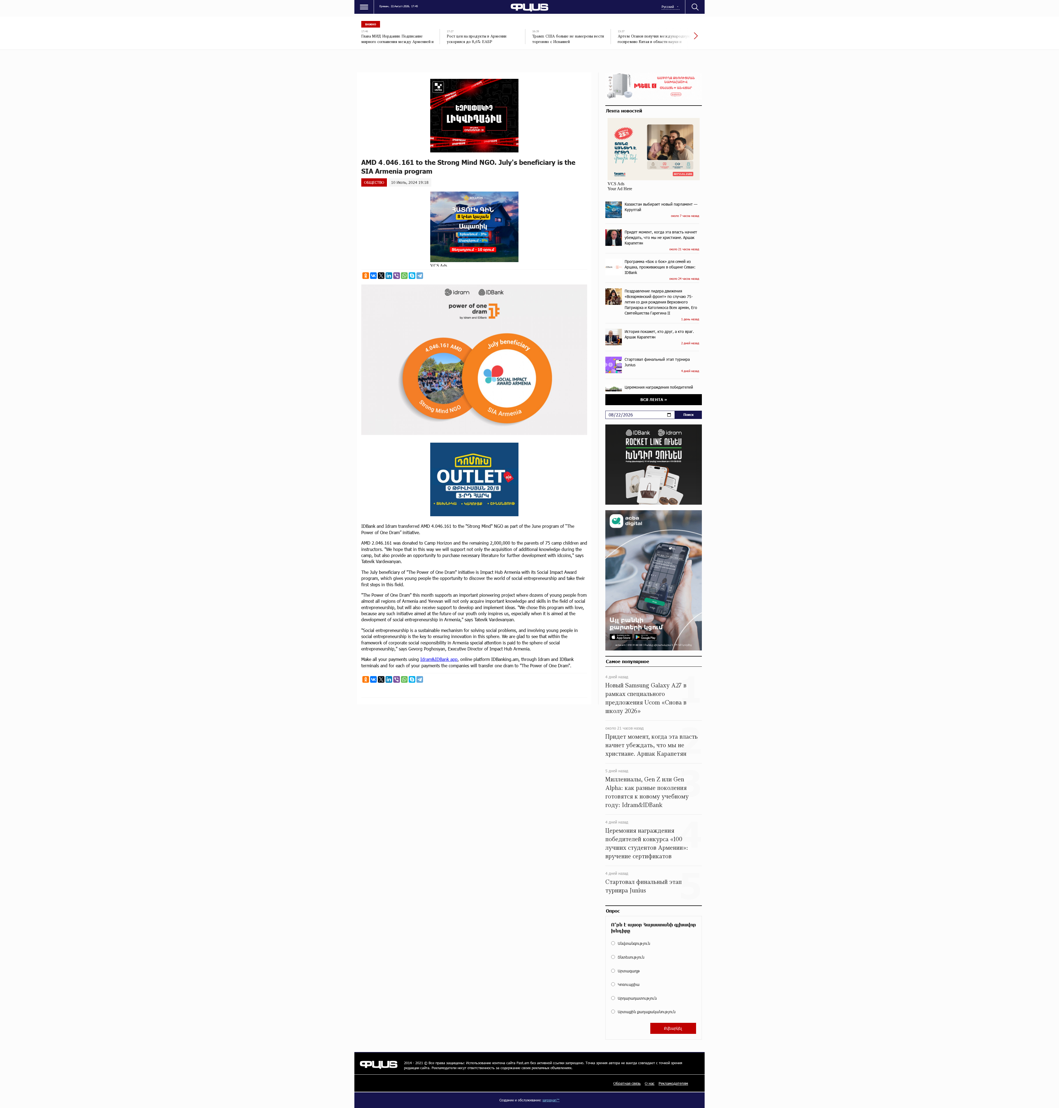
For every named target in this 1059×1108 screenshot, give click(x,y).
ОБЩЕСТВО (374, 182)
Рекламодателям (673, 1083)
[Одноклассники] (365, 275)
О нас (649, 1083)
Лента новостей (624, 110)
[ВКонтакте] (373, 275)
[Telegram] (419, 275)
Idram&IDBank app (439, 659)
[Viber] (396, 275)
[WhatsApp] (404, 275)
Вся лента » (653, 399)
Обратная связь (627, 1083)
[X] (381, 275)
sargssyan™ (551, 1100)
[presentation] (677, 39)
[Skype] (412, 275)
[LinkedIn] (389, 275)
